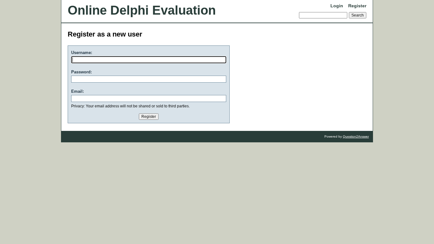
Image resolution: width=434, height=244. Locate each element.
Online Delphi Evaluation (142, 10)
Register (357, 5)
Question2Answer (356, 136)
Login (336, 5)
